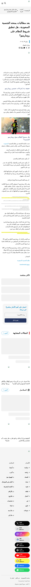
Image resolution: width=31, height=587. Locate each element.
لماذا (12, 506)
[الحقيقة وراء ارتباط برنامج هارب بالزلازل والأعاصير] (19, 429)
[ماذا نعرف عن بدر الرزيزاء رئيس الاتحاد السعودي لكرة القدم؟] (19, 372)
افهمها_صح (10, 477)
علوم (26, 505)
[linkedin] (22, 48)
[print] (29, 48)
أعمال (26, 496)
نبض (20, 528)
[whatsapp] (24, 48)
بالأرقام (11, 491)
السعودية (6, 143)
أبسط (11, 468)
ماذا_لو (11, 515)
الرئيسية (27, 10)
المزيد (6, 333)
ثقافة (26, 491)
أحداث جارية (21, 10)
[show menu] (2, 3)
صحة (26, 482)
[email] (19, 48)
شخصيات (10, 501)
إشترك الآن (15, 320)
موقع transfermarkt (25, 264)
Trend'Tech (27, 581)
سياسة (26, 467)
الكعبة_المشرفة (9, 487)
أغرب (12, 472)
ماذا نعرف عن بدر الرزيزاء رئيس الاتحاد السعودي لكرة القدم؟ (20, 383)
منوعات (26, 510)
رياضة (26, 472)
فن (27, 501)
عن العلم (17, 578)
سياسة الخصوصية (25, 578)
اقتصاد (26, 477)
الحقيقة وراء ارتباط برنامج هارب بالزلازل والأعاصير (20, 439)
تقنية (27, 486)
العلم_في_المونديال (8, 482)
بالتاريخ (11, 496)
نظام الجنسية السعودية (23, 260)
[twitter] (26, 48)
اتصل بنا (12, 578)
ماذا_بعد (11, 511)
